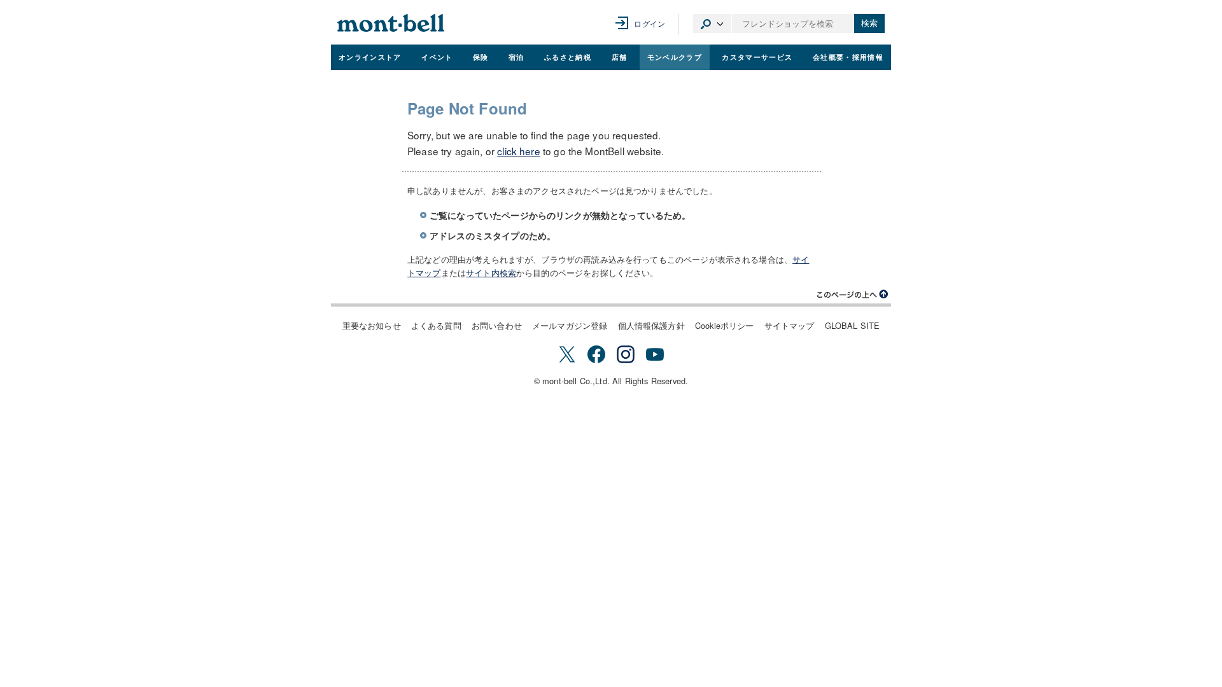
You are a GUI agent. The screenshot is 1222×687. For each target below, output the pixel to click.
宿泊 (516, 57)
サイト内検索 (491, 273)
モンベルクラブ (674, 57)
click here (518, 151)
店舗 (620, 57)
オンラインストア (370, 57)
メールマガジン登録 (569, 325)
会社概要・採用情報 (848, 57)
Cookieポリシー (724, 325)
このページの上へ (853, 294)
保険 (481, 57)
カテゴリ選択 (712, 23)
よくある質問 (436, 325)
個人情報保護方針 (651, 325)
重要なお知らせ (371, 325)
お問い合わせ (497, 325)
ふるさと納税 (567, 57)
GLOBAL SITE (852, 325)
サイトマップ (789, 325)
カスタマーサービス (757, 57)
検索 (869, 23)
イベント (437, 57)
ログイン (649, 23)
